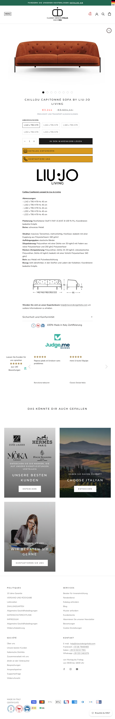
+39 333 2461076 (81, 653)
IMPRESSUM (13, 619)
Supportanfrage (14, 673)
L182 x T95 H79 (70, 125)
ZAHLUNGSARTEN (15, 606)
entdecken (30, 489)
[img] (16, 363)
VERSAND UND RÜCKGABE (19, 597)
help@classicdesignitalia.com (74, 305)
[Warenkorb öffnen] (109, 14)
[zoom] (109, 30)
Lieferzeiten (12, 602)
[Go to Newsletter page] (90, 14)
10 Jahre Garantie (14, 593)
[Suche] (103, 13)
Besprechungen (13, 665)
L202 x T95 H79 (31, 132)
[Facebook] (64, 669)
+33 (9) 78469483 (81, 647)
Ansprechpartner (14, 669)
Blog (65, 606)
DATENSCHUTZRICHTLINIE (19, 615)
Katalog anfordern (71, 602)
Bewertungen (69, 623)
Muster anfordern (70, 610)
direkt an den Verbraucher (18, 661)
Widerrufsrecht (13, 678)
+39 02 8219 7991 (77, 650)
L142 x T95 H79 (31, 125)
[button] (30, 367)
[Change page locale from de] (113, 3)
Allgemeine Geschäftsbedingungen (22, 610)
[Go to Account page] (96, 14)
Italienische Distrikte (16, 652)
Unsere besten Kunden (17, 648)
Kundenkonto (69, 615)
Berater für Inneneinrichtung (75, 593)
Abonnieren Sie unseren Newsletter (78, 619)
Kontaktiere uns (39, 159)
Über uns (11, 643)
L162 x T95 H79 (51, 125)
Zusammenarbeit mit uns (18, 656)
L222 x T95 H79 (51, 132)
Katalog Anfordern (41, 151)
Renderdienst (69, 597)
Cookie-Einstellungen (72, 628)
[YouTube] (77, 669)
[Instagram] (71, 669)
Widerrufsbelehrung (16, 628)
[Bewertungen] (57, 341)
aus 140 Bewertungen (14, 368)
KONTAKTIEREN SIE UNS (30, 563)
